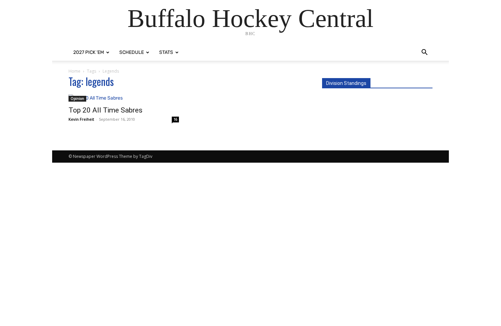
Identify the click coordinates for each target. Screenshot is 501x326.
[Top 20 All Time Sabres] (124, 98)
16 (175, 119)
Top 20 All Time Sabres (105, 110)
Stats (166, 52)
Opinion (77, 98)
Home (74, 71)
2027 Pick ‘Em (88, 52)
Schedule (131, 52)
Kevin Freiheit (81, 119)
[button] (424, 53)
